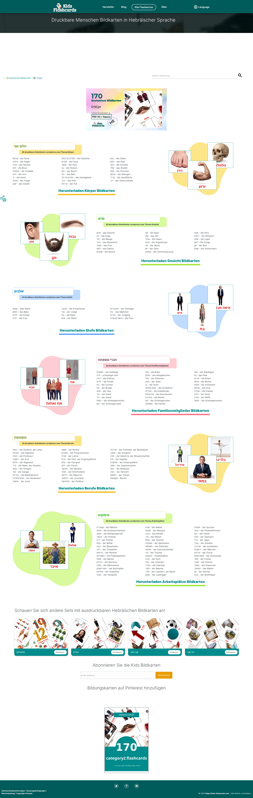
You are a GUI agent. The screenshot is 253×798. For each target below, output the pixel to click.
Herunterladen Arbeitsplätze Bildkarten (170, 582)
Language (199, 7)
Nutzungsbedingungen (36, 791)
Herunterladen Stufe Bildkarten (87, 330)
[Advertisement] (126, 51)
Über (164, 7)
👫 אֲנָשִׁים (37, 78)
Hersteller (108, 7)
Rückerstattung (8, 793)
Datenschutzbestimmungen (13, 791)
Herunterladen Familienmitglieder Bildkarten (170, 411)
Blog (123, 7)
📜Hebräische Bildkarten (18, 78)
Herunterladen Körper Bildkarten (87, 191)
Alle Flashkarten (144, 7)
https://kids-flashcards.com (217, 793)
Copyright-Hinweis (24, 793)
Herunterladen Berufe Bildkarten (87, 488)
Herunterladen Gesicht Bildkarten (170, 261)
